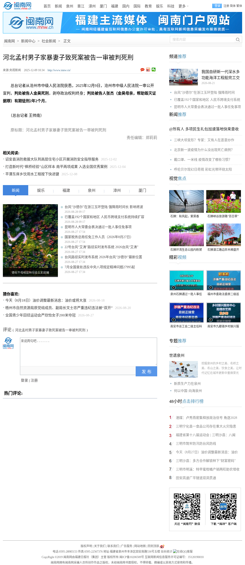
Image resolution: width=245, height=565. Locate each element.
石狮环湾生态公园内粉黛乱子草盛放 (186, 250)
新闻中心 (28, 41)
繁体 (239, 6)
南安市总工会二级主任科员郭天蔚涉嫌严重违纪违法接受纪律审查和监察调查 (186, 327)
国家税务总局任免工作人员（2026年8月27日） (99, 237)
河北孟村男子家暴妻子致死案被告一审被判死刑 (50, 330)
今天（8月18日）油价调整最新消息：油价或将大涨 (45, 300)
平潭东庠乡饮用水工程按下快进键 (32, 174)
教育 (148, 6)
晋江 (80, 6)
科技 (170, 6)
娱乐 (159, 6)
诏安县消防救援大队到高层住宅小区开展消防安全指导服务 (52, 159)
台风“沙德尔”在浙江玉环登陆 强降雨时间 (204, 92)
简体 (233, 6)
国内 (125, 6)
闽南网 (9, 41)
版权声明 (86, 546)
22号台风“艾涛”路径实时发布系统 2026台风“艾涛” (101, 247)
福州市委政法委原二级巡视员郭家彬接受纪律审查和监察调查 (223, 295)
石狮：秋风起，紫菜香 (184, 216)
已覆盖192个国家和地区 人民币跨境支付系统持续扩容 (104, 217)
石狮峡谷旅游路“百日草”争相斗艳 (223, 217)
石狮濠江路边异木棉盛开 (223, 249)
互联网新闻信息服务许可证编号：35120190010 (174, 557)
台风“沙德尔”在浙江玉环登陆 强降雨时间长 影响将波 (104, 207)
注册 (226, 6)
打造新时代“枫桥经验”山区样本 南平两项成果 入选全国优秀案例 (56, 167)
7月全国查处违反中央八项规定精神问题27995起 (100, 267)
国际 (137, 6)
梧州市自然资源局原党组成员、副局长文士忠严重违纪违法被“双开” (59, 308)
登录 (24, 380)
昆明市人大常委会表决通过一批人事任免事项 (98, 227)
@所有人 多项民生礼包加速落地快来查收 (204, 129)
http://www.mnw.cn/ (59, 70)
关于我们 (100, 546)
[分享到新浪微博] (148, 69)
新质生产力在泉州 (187, 383)
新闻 (58, 6)
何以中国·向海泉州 (188, 391)
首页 (47, 6)
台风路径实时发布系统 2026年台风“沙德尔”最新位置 (103, 257)
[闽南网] (18, 6)
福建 (114, 6)
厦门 (103, 6)
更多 (182, 6)
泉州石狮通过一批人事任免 (186, 295)
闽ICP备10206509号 (131, 557)
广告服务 (126, 546)
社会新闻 (49, 41)
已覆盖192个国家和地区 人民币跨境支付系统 (207, 99)
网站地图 (140, 546)
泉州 (69, 6)
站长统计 (166, 551)
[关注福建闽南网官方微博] (162, 546)
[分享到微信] (154, 69)
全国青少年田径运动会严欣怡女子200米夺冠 (40, 315)
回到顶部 (153, 546)
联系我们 (113, 546)
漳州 (92, 6)
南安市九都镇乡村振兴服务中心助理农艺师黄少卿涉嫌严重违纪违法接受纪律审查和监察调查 (223, 327)
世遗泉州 (176, 355)
